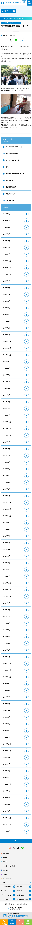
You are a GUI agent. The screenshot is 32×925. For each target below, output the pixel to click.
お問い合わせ (20, 895)
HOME (3, 18)
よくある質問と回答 (6, 886)
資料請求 (19, 886)
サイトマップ (4, 899)
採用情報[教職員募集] (22, 899)
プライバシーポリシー (6, 895)
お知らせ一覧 (12, 18)
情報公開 (19, 890)
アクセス (3, 890)
